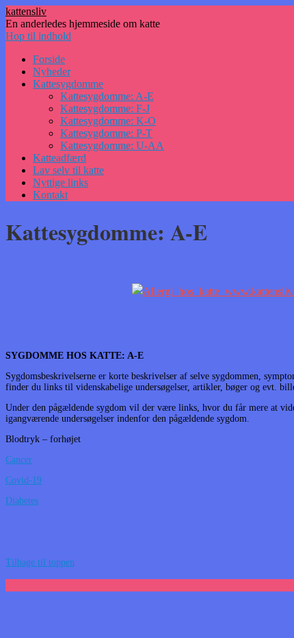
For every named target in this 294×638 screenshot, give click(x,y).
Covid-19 (23, 480)
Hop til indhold (38, 36)
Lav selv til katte (68, 170)
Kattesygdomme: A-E (107, 96)
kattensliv (25, 11)
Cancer (18, 460)
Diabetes (21, 501)
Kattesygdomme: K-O (108, 121)
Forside (49, 59)
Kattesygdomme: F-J (105, 108)
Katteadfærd (59, 158)
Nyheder (51, 71)
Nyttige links (60, 182)
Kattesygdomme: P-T (106, 133)
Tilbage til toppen (40, 562)
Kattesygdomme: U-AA (112, 145)
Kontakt (50, 195)
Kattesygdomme (68, 84)
